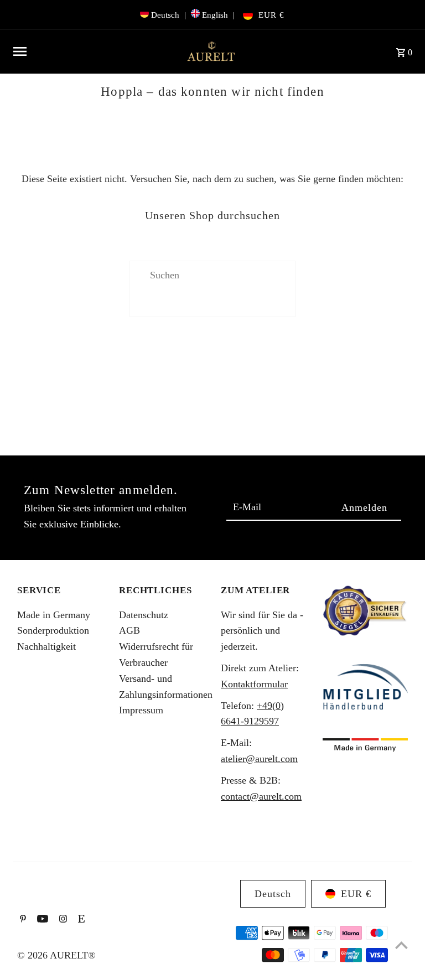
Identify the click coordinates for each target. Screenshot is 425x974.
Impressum (141, 710)
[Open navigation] (94, 51)
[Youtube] (41, 920)
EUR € (271, 15)
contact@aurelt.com (261, 796)
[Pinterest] (21, 920)
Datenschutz (143, 614)
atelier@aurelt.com (259, 758)
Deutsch (165, 15)
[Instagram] (61, 920)
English (215, 15)
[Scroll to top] (401, 944)
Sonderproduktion (53, 630)
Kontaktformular (254, 684)
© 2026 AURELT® (56, 955)
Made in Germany (53, 614)
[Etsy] (80, 920)
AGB (129, 630)
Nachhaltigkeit (46, 646)
